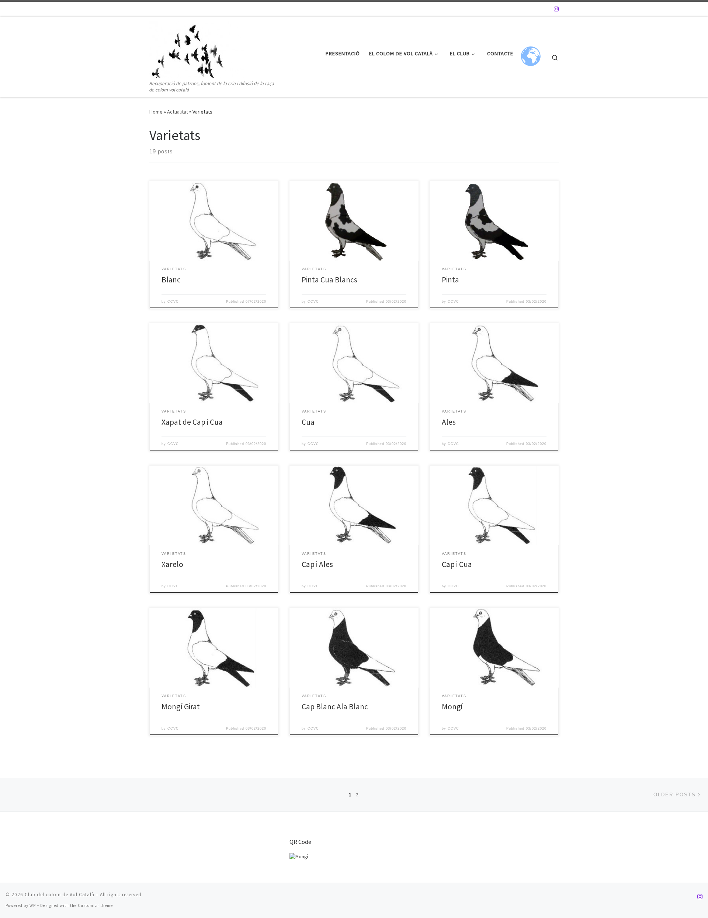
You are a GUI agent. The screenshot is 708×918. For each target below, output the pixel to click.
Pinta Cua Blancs (329, 280)
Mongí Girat (181, 707)
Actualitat (177, 111)
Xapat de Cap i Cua (192, 422)
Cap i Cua (457, 564)
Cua (308, 422)
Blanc (171, 280)
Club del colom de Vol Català (59, 894)
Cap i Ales (317, 564)
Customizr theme (95, 905)
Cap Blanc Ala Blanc (335, 707)
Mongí (452, 707)
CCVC (173, 301)
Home (156, 111)
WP (33, 905)
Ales (449, 422)
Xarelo (172, 564)
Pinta (450, 280)
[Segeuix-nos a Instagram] (556, 9)
